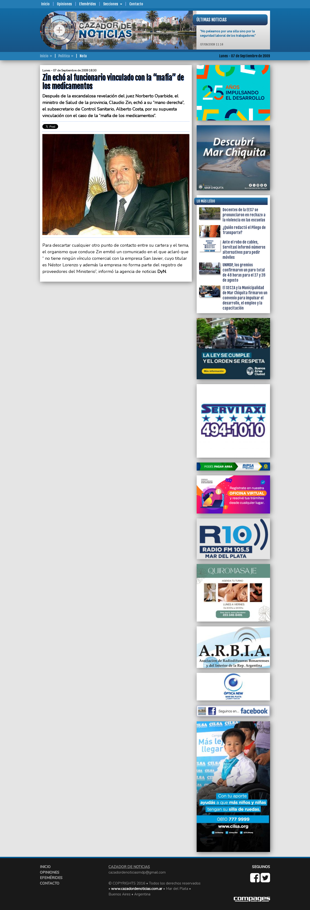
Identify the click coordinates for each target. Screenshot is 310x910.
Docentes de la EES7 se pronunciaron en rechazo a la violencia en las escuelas (244, 214)
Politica (64, 56)
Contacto (136, 4)
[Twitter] (265, 880)
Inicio (45, 4)
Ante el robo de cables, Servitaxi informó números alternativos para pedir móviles (244, 250)
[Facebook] (255, 880)
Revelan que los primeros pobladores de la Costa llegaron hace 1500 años (231, 43)
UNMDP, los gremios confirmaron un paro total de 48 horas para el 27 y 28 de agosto (244, 272)
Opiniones (64, 4)
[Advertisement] (20, 138)
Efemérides (87, 4)
